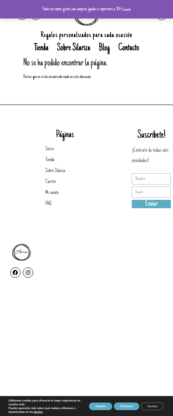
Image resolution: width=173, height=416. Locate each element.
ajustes (38, 412)
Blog (104, 48)
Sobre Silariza (73, 48)
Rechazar (126, 406)
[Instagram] (28, 272)
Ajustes (152, 406)
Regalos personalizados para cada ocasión (86, 35)
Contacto (128, 48)
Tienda (41, 48)
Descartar (126, 9)
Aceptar (100, 406)
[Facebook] (15, 272)
